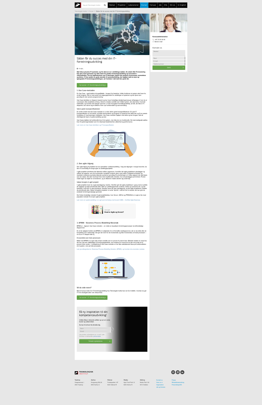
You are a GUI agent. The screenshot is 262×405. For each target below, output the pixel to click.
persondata (97, 336)
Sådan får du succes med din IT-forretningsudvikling (113, 11)
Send (169, 68)
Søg (105, 5)
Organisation (160, 385)
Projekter (122, 5)
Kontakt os (159, 380)
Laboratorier (133, 5)
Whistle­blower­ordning (178, 382)
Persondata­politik (177, 385)
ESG (165, 5)
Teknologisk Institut (81, 11)
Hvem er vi (159, 382)
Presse (174, 380)
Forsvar (153, 5)
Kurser (144, 5)
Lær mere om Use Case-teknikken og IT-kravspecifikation (95, 125)
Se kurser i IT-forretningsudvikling (92, 85)
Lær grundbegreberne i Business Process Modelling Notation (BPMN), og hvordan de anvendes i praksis (110, 249)
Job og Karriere (160, 387)
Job (160, 5)
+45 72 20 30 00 (160, 39)
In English (182, 5)
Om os (172, 5)
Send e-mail (158, 42)
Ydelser (112, 5)
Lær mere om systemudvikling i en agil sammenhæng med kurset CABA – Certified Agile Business (108, 200)
